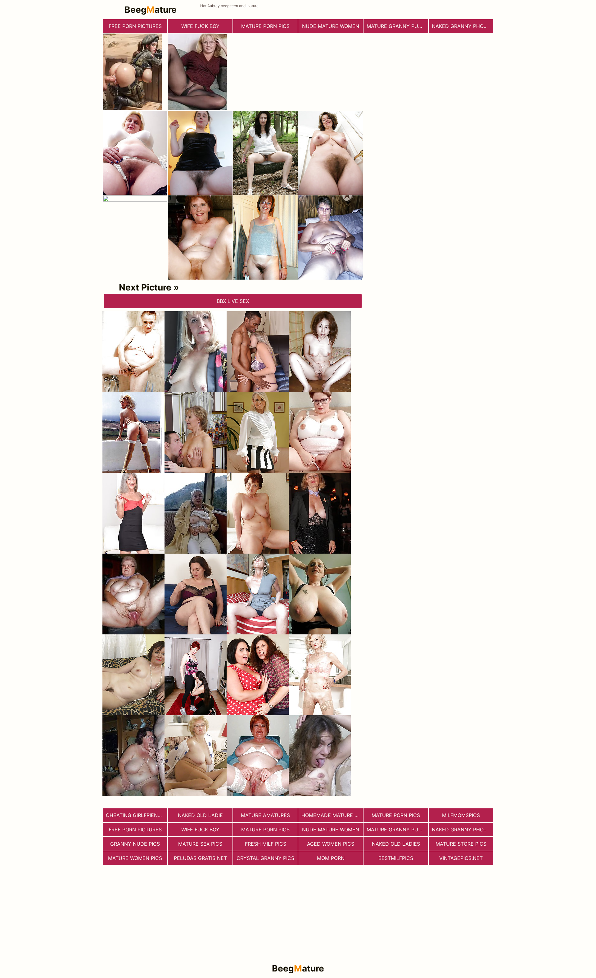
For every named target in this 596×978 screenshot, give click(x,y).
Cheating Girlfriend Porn (136, 815)
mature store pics (461, 844)
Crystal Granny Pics (265, 858)
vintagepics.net (461, 858)
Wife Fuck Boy (200, 26)
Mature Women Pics (135, 858)
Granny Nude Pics (135, 844)
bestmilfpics (395, 858)
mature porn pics (396, 815)
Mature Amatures (265, 815)
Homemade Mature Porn (332, 815)
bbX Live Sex (233, 301)
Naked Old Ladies (396, 844)
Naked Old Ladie (200, 815)
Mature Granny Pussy (397, 26)
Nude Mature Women (330, 26)
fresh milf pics (265, 844)
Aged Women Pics (330, 844)
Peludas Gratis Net (200, 858)
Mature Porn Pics (265, 26)
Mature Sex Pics (200, 844)
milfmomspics (461, 815)
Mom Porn (331, 858)
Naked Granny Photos (462, 26)
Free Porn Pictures (135, 26)
